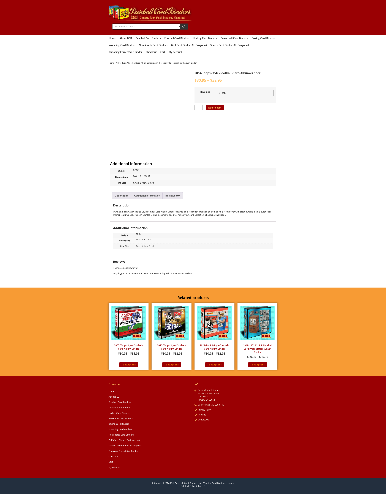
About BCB (125, 38)
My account (175, 52)
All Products (121, 62)
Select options (129, 364)
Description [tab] (121, 195)
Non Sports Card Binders (153, 45)
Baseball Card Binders (148, 38)
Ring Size (205, 92)
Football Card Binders (176, 38)
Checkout (151, 52)
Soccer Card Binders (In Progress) (229, 45)
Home (112, 38)
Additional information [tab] (147, 195)
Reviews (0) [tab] (172, 195)
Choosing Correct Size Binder (125, 52)
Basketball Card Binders (234, 38)
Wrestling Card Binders (122, 45)
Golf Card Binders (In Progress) (189, 45)
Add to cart (214, 107)
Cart (162, 52)
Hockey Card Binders (205, 38)
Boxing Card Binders (263, 38)
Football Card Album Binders (141, 62)
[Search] (184, 27)
